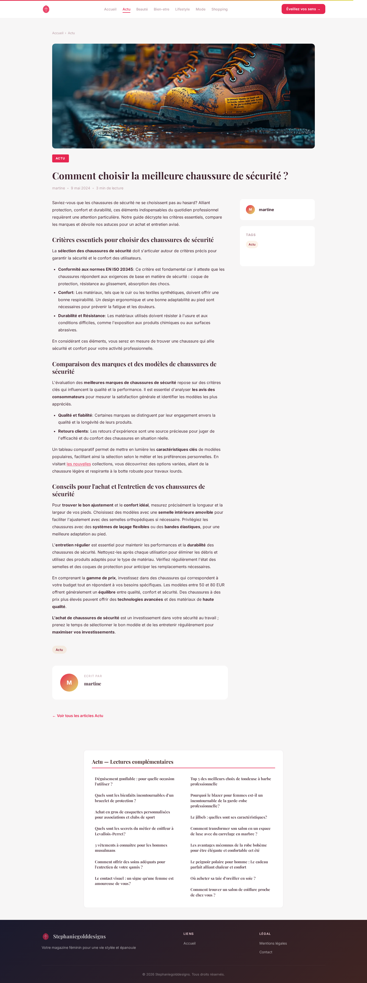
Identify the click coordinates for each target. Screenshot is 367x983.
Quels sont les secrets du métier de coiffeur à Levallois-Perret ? (134, 831)
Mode (200, 9)
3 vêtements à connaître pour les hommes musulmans (131, 848)
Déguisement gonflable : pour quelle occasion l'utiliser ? (134, 781)
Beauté (142, 9)
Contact (265, 952)
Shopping (219, 9)
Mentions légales (273, 943)
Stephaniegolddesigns (79, 936)
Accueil (110, 9)
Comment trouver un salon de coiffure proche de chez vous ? (230, 892)
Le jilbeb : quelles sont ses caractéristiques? (228, 817)
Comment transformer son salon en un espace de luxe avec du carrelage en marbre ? (230, 831)
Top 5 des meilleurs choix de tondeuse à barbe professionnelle (230, 781)
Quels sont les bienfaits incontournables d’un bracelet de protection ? (134, 798)
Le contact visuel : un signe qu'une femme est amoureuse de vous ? (134, 881)
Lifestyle (182, 9)
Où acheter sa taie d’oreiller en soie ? (222, 878)
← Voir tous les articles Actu (77, 715)
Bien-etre (161, 9)
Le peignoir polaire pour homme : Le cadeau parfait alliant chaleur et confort (229, 864)
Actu (126, 9)
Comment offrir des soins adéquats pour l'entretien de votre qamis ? (130, 864)
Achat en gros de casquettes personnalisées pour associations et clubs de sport (132, 814)
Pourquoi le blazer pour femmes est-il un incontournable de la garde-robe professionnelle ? (226, 800)
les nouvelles (79, 463)
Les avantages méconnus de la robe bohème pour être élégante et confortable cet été (228, 848)
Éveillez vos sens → (303, 9)
